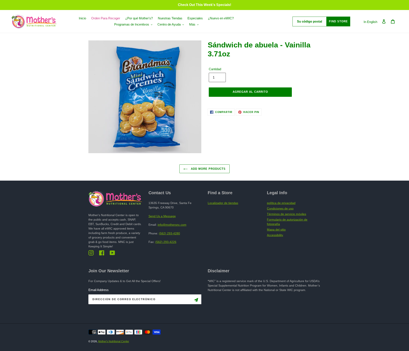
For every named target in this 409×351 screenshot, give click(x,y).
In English (370, 22)
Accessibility (275, 235)
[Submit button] (196, 301)
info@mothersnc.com (172, 224)
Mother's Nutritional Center (113, 341)
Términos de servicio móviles (286, 214)
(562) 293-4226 (165, 242)
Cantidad (215, 69)
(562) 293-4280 (169, 233)
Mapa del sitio (276, 229)
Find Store (338, 21)
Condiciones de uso (280, 208)
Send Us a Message (162, 216)
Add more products (208, 168)
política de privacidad (281, 203)
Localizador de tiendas (223, 203)
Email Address (98, 290)
